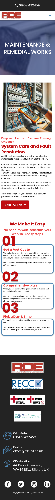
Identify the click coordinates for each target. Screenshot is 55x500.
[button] (50, 15)
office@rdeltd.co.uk (28, 451)
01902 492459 (24, 437)
